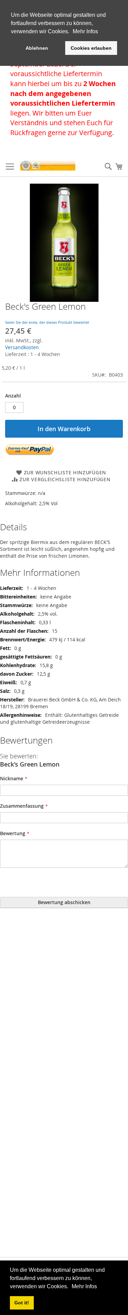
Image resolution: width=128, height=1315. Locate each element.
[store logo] (48, 165)
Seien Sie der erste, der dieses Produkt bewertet (47, 322)
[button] (71, 1287)
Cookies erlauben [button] (91, 48)
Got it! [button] (21, 1302)
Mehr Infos (84, 1286)
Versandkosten (22, 347)
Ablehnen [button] (37, 48)
